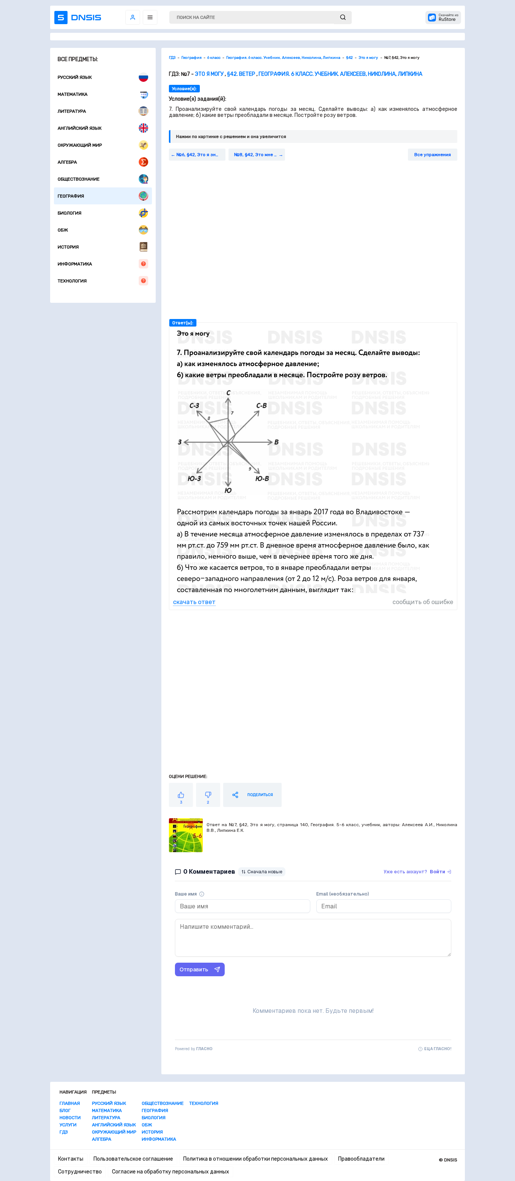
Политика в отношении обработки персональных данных (255, 1159)
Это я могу (210, 74)
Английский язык (79, 128)
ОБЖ (63, 230)
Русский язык (75, 77)
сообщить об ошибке (422, 602)
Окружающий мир (80, 145)
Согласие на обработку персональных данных (170, 1172)
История (68, 247)
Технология (72, 281)
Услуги (68, 1124)
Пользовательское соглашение (133, 1159)
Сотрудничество (80, 1172)
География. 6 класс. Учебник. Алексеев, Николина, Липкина (340, 74)
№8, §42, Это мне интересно (259, 154)
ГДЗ (64, 1132)
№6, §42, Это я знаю (199, 154)
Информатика (75, 264)
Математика (72, 94)
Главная (70, 1103)
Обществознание (79, 179)
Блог (65, 1110)
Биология (69, 213)
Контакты (70, 1159)
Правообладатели (361, 1159)
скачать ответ (194, 602)
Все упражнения (432, 154)
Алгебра (67, 162)
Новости (70, 1117)
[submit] (343, 17)
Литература (72, 111)
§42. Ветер (241, 74)
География (71, 196)
